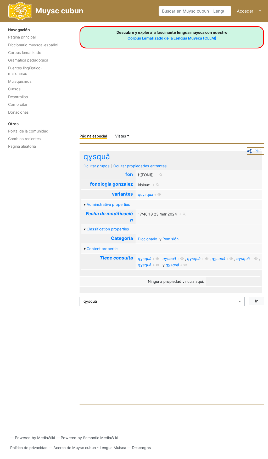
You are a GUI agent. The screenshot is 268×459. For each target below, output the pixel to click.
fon (129, 174)
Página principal (22, 37)
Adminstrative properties (108, 204)
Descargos (141, 447)
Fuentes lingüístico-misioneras (25, 71)
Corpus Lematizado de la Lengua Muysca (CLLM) (171, 38)
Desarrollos (18, 97)
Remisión (170, 239)
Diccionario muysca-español (33, 45)
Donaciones (18, 112)
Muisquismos (20, 81)
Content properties (103, 248)
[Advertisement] (33, 234)
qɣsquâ (96, 156)
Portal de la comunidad (28, 131)
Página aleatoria (22, 146)
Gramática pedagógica (28, 60)
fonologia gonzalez (111, 184)
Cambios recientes (24, 138)
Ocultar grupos (96, 166)
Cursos (14, 89)
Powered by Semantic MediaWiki (89, 437)
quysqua (145, 194)
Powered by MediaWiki (35, 437)
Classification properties (108, 229)
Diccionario (147, 239)
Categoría (122, 238)
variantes (122, 194)
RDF (257, 151)
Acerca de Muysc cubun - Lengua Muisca (89, 447)
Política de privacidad (29, 447)
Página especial (93, 136)
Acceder (245, 11)
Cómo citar (17, 104)
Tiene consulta (116, 258)
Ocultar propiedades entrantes (140, 166)
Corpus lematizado (24, 52)
